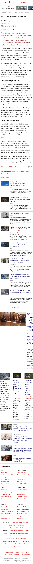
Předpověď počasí (24, 522)
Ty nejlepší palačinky (22, 489)
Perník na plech (21, 501)
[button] (5, 183)
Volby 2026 (4, 472)
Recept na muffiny (22, 492)
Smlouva (3, 173)
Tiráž (26, 552)
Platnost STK (20, 518)
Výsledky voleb (5, 477)
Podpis (8, 173)
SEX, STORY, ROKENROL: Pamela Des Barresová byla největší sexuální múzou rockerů (20, 292)
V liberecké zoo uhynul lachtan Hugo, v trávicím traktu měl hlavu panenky (28, 387)
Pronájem (28, 171)
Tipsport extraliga (5, 494)
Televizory (15, 543)
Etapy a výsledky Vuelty (23, 474)
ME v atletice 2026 (6, 496)
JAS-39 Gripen (20, 171)
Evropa (11, 203)
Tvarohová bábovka (22, 496)
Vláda (13, 171)
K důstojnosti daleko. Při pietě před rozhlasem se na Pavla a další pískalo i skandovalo (20, 229)
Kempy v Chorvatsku (6, 507)
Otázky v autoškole (22, 516)
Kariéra (22, 552)
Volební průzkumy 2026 (7, 474)
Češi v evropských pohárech (16, 527)
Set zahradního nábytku (22, 533)
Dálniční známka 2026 (23, 509)
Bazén (11, 530)
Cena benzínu (20, 525)
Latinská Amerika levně (7, 516)
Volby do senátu (5, 481)
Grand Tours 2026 (22, 483)
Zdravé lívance (21, 494)
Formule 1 (3, 498)
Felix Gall (19, 481)
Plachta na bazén (18, 530)
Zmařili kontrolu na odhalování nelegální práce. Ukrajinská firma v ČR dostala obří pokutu (19, 260)
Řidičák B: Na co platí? (23, 513)
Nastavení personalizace (21, 555)
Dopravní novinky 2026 (23, 511)
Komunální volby (5, 483)
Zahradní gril (13, 535)
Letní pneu (26, 541)
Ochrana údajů (25, 554)
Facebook (6, 552)
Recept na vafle (21, 498)
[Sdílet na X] (31, 167)
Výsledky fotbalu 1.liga (7, 492)
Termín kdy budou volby (7, 479)
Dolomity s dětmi (5, 518)
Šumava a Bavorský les (7, 511)
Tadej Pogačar (21, 479)
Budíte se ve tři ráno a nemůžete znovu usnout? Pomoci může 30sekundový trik (19, 244)
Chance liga (4, 489)
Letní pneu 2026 (21, 507)
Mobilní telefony (22, 538)
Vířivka (19, 535)
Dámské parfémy (17, 541)
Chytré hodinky (23, 543)
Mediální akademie (7, 554)
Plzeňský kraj (13, 264)
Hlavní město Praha (14, 232)
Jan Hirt (19, 477)
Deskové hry (8, 543)
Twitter (11, 552)
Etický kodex (17, 554)
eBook (4, 26)
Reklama (17, 552)
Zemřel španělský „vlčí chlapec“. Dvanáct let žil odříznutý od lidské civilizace (20, 199)
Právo (2, 21)
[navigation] (2, 2)
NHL (2, 501)
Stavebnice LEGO (7, 541)
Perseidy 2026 (11, 525)
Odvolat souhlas (10, 555)
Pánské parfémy (16, 546)
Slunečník (5, 533)
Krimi (11, 187)
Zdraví (11, 248)
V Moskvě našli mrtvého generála (19, 213)
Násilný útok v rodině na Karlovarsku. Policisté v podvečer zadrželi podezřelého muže (21, 183)
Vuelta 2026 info (21, 472)
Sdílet (10, 26)
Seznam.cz (23, 2)
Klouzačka (12, 533)
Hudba (11, 296)
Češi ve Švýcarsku (6, 513)
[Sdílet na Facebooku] (29, 167)
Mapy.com (15, 522)
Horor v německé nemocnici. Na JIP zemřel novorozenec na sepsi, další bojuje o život (20, 276)
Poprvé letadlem (5, 509)
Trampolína (27, 530)
